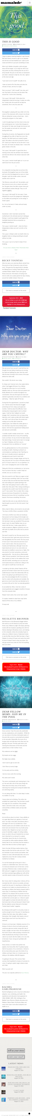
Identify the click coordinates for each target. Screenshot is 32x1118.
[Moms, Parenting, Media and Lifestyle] (11, 2)
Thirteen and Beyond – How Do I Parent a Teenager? (19, 1098)
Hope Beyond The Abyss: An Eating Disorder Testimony (19, 1083)
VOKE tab (24, 300)
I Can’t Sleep (19, 1090)
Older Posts (16, 1040)
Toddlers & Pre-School (10, 46)
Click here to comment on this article (16, 290)
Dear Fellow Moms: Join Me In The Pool (14, 714)
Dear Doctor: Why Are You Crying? (15, 352)
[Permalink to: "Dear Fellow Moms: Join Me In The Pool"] (16, 692)
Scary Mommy (25, 972)
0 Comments (17, 358)
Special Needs (7, 358)
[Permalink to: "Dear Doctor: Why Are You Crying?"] (16, 332)
